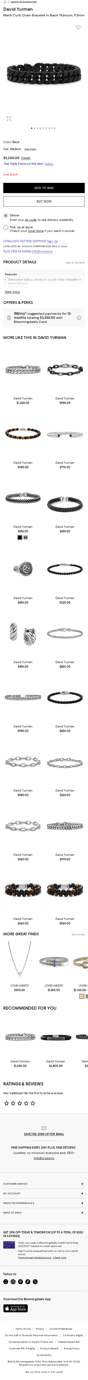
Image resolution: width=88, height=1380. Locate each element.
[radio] (20, 537)
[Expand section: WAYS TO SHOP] (44, 1212)
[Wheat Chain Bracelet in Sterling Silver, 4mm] (65, 633)
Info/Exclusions (42, 251)
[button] (44, 78)
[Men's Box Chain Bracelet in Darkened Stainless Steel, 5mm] (65, 697)
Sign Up (52, 241)
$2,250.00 (11, 158)
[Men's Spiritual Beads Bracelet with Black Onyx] (65, 569)
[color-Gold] (82, 996)
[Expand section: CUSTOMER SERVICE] (44, 1184)
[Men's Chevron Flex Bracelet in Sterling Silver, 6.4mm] (23, 697)
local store (36, 231)
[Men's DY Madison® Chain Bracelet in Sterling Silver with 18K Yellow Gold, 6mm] (65, 761)
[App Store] (15, 1308)
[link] (23, 400)
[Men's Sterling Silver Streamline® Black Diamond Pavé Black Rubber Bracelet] (56, 1037)
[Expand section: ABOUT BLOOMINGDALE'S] (44, 1203)
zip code (31, 220)
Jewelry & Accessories (24, 1)
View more (12, 292)
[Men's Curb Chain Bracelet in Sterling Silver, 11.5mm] (23, 369)
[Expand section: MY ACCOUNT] (44, 1193)
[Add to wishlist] (78, 27)
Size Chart (30, 149)
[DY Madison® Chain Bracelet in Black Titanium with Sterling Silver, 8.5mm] (65, 369)
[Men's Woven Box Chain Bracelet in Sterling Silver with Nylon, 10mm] (23, 498)
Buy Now (44, 201)
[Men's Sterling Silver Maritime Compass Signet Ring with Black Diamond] (23, 569)
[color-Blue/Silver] (26, 537)
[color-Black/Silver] (20, 537)
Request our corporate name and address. (44, 1364)
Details (25, 158)
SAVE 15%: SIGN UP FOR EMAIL (44, 1134)
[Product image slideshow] (44, 78)
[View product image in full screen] (9, 118)
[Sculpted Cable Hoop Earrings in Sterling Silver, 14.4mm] (23, 633)
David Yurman (18, 9)
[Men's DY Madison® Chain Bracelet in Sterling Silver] (23, 761)
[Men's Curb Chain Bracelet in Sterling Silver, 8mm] (65, 825)
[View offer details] (44, 317)
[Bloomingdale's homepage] (5, 1)
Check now (59, 1257)
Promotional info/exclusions (34, 1257)
